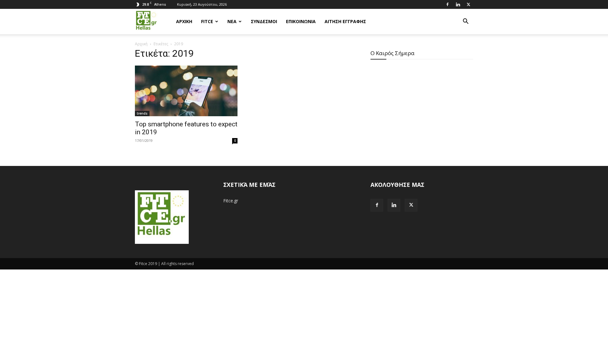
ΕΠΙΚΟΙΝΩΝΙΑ (301, 21)
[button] (465, 22)
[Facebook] (447, 4)
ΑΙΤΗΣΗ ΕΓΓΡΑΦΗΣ (345, 21)
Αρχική (141, 44)
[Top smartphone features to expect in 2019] (186, 91)
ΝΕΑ (232, 21)
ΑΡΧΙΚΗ (184, 21)
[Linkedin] (458, 4)
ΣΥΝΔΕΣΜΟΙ (264, 21)
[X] (468, 4)
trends (142, 113)
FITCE (207, 21)
